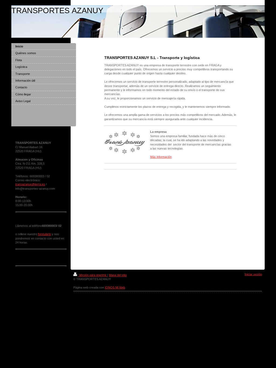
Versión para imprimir (92, 275)
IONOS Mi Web (115, 287)
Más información (161, 156)
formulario (44, 234)
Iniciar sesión (253, 274)
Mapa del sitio (118, 275)
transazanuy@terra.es (30, 184)
